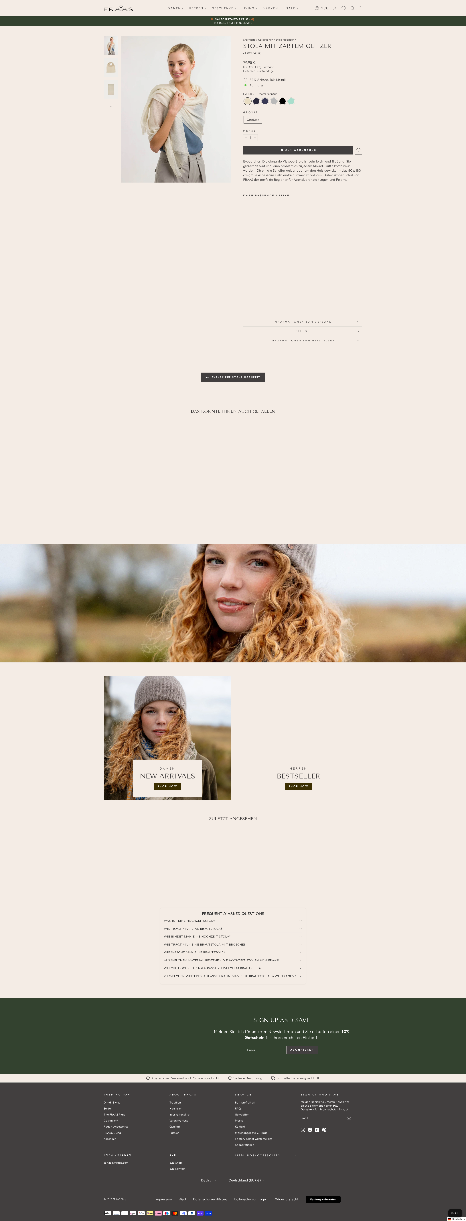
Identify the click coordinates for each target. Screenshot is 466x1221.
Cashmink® (111, 1120)
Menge (249, 130)
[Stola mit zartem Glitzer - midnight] (255, 294)
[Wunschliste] (344, 8)
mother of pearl (247, 101)
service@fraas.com (116, 1162)
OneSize (253, 120)
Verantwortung (179, 1120)
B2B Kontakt (177, 1168)
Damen (174, 8)
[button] (456, 1219)
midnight (265, 101)
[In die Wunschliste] (358, 150)
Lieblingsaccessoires (257, 1155)
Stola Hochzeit (285, 39)
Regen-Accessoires (116, 1126)
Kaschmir (110, 1138)
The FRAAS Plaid (114, 1114)
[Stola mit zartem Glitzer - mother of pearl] (245, 294)
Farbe (260, 93)
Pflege (303, 331)
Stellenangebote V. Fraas (251, 1132)
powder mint (291, 101)
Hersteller (175, 1108)
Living (248, 8)
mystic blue (256, 101)
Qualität (174, 1126)
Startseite (249, 39)
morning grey (273, 101)
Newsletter (242, 1114)
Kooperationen (244, 1144)
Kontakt (240, 1126)
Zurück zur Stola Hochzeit (235, 377)
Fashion (174, 1132)
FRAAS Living (112, 1132)
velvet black (282, 101)
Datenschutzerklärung (210, 1199)
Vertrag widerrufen (323, 1199)
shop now (167, 786)
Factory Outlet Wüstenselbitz (253, 1138)
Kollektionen (265, 39)
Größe (250, 112)
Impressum (163, 1199)
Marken (270, 8)
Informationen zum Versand (302, 321)
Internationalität (179, 1114)
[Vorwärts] (111, 105)
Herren (196, 8)
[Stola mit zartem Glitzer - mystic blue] (250, 294)
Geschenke (223, 8)
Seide (107, 1108)
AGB (182, 1199)
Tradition (175, 1102)
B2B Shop (175, 1162)
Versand (269, 67)
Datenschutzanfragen (251, 1199)
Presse (239, 1120)
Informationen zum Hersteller (302, 340)
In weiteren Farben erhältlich (253, 302)
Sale (291, 8)
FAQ (238, 1108)
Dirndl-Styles (112, 1102)
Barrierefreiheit (245, 1102)
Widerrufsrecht (286, 1199)
